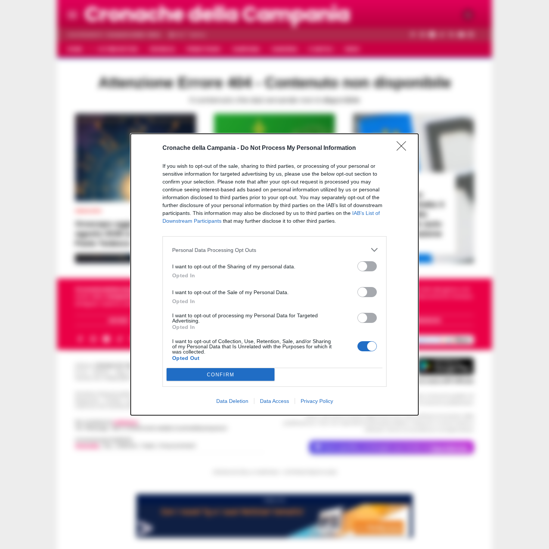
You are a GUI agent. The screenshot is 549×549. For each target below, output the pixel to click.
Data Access (274, 401)
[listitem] (274, 250)
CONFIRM (221, 374)
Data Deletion (232, 401)
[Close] (404, 148)
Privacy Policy (317, 401)
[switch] (367, 266)
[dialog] (274, 274)
